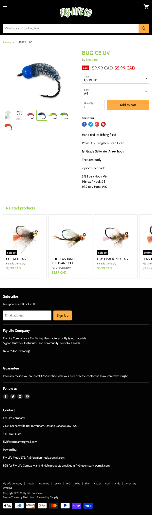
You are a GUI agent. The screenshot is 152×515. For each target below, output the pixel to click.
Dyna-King (130, 483)
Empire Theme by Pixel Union (19, 497)
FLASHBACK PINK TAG (112, 259)
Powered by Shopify (47, 497)
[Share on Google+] (97, 124)
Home (7, 42)
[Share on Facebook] (84, 124)
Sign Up (62, 315)
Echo (77, 483)
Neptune (92, 60)
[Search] (144, 28)
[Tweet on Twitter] (90, 124)
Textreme (44, 483)
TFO (68, 483)
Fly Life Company (12, 483)
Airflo (117, 483)
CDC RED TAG (16, 259)
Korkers (57, 483)
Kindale (30, 483)
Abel (107, 483)
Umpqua (7, 487)
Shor (87, 483)
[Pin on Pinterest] (103, 124)
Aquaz (97, 483)
